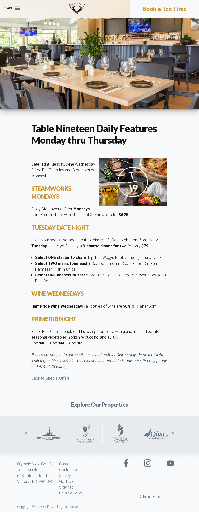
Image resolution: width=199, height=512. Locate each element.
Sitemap (66, 487)
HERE (141, 360)
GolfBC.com (69, 481)
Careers (66, 464)
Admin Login (149, 497)
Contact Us (68, 470)
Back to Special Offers (50, 378)
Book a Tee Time (164, 9)
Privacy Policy (71, 493)
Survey (65, 475)
